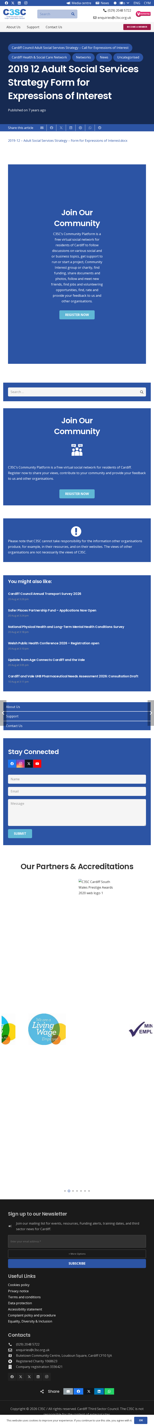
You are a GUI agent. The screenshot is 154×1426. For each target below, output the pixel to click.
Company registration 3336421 (39, 1367)
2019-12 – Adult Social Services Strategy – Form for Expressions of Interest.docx (67, 140)
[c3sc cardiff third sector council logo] (14, 14)
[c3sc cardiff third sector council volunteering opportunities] (143, 14)
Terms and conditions (24, 1297)
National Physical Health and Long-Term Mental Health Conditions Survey (66, 627)
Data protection (20, 1303)
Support (12, 716)
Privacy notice (18, 1291)
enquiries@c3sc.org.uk (33, 1350)
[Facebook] (12, 764)
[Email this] (42, 128)
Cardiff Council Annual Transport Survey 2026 (44, 593)
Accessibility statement (25, 1309)
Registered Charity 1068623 (36, 1361)
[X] (29, 764)
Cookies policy (18, 1285)
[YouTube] (37, 764)
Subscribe (77, 1263)
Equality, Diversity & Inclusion (30, 1321)
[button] (23, 27)
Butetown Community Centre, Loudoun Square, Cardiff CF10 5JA (64, 1355)
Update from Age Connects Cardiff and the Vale (46, 660)
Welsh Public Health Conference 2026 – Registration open (53, 643)
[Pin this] (80, 128)
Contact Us (14, 726)
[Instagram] (20, 764)
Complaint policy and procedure (32, 1315)
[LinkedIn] (38, 1377)
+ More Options (77, 1253)
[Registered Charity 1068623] (12, 1361)
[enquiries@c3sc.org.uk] (12, 1350)
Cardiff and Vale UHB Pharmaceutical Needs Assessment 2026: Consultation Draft (73, 676)
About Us (13, 707)
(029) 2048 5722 (28, 1344)
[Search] (72, 14)
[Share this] (51, 128)
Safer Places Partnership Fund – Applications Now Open (52, 610)
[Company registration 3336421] (12, 1367)
